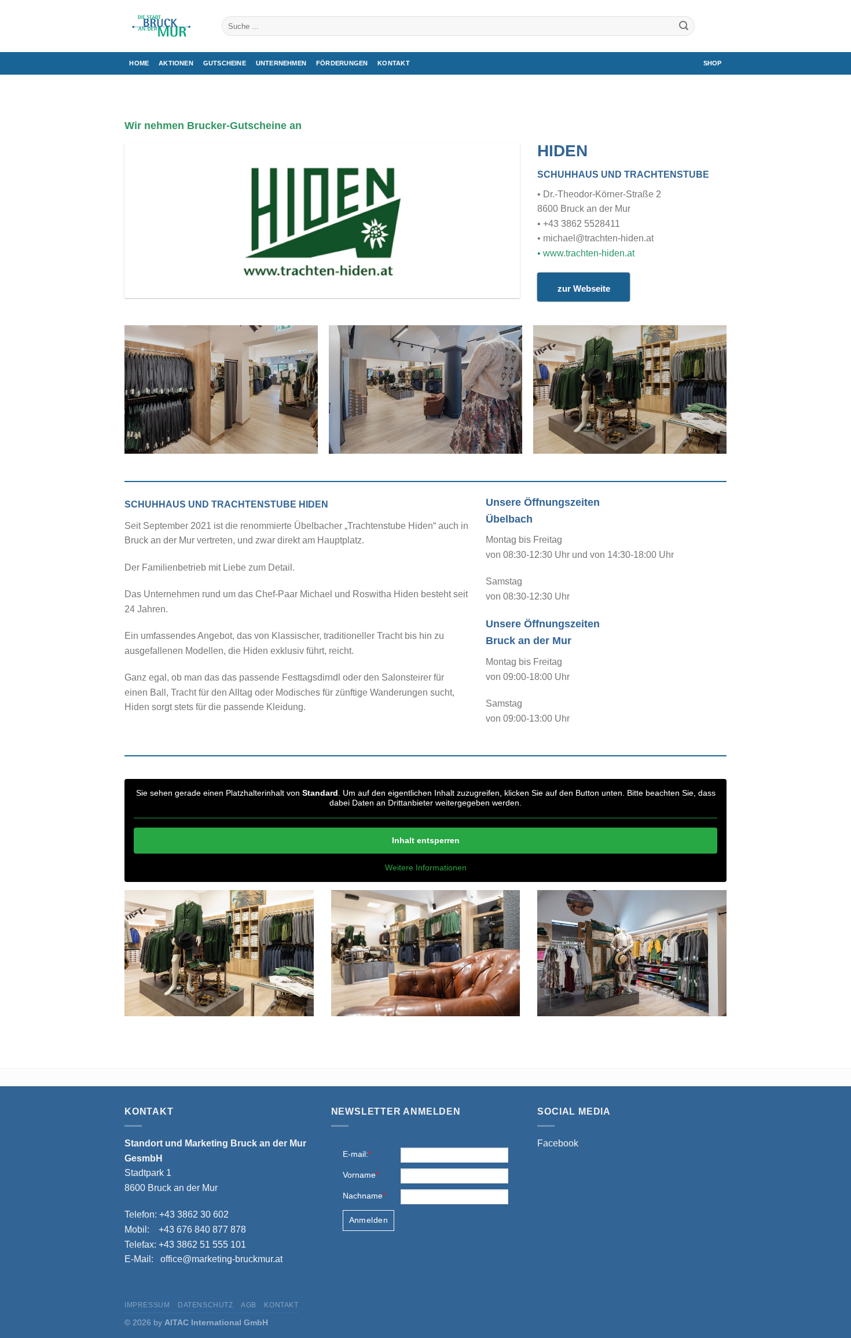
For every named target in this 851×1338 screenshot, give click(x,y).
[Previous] (125, 394)
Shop (712, 63)
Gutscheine (224, 63)
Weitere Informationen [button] (426, 867)
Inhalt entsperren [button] (426, 840)
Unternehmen (281, 63)
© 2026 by (196, 1322)
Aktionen (176, 63)
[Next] (726, 394)
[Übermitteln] (684, 26)
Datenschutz (205, 1305)
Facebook (557, 1143)
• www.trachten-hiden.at (585, 253)
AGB (248, 1305)
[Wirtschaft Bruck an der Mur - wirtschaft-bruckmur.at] (164, 26)
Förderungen (342, 63)
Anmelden (368, 1220)
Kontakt (393, 63)
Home (139, 63)
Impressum (147, 1305)
